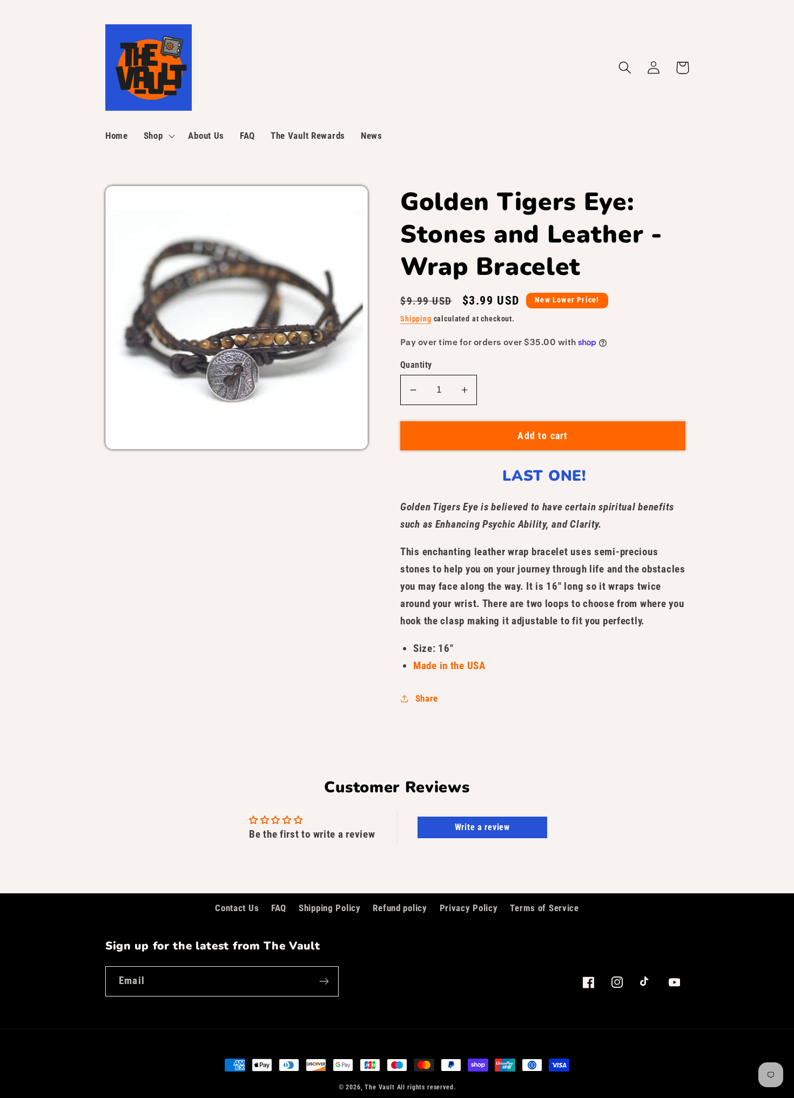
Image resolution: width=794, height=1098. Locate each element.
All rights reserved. (426, 1087)
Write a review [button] (482, 827)
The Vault (380, 1087)
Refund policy (400, 907)
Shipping (416, 319)
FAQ (278, 907)
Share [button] (426, 698)
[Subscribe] (323, 981)
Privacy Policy (469, 907)
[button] (158, 136)
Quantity (416, 365)
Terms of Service (544, 907)
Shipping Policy (330, 907)
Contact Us (237, 907)
